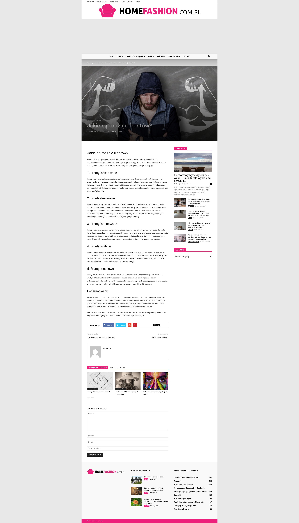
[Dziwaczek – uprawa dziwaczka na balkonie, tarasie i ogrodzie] (136, 502)
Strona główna (114, 1)
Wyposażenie (174, 56)
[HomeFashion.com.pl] (149, 11)
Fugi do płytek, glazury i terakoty (189, 502)
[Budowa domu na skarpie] (136, 480)
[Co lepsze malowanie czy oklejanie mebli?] (155, 381)
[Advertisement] (149, 36)
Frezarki (177, 481)
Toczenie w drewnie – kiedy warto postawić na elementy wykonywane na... (199, 201)
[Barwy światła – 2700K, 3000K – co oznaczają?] (136, 491)
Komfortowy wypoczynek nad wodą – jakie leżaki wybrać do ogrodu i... (192, 178)
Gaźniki (177, 495)
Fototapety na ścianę (183, 484)
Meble (151, 56)
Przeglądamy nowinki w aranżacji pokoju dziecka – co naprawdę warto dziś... (199, 237)
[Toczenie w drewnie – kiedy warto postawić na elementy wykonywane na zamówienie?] (180, 202)
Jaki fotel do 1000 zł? (160, 337)
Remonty (161, 56)
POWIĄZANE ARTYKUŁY (98, 368)
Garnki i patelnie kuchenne (186, 477)
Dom (111, 56)
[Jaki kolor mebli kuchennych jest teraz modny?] (128, 381)
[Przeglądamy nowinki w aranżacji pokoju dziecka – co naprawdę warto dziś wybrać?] (180, 238)
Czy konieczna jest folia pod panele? (101, 337)
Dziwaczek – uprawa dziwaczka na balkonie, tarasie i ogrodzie (156, 501)
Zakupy (186, 56)
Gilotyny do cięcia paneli (185, 505)
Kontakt (137, 1)
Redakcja (94, 131)
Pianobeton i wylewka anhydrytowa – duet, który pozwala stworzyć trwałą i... (199, 213)
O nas (123, 1)
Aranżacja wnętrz (134, 56)
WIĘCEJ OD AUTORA (117, 368)
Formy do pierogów (182, 498)
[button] (209, 56)
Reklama (130, 1)
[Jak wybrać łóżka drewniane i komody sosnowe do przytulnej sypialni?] (180, 226)
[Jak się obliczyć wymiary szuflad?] (100, 381)
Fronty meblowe (97, 120)
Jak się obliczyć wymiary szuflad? (98, 392)
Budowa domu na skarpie (154, 477)
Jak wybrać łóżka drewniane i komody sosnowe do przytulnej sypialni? (199, 225)
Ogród (120, 56)
